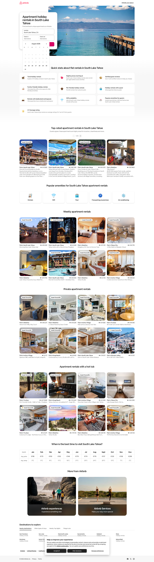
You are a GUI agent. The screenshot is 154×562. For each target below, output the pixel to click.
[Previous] (73, 135)
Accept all (57, 551)
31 (25, 69)
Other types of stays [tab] (40, 528)
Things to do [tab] (67, 528)
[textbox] (30, 39)
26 (32, 66)
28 (39, 66)
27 (36, 66)
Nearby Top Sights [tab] (54, 528)
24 (25, 66)
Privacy (34, 559)
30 (46, 66)
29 (43, 66)
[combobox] (38, 32)
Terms (40, 559)
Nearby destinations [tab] (25, 528)
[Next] (80, 135)
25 (29, 66)
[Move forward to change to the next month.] (46, 43)
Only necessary (77, 551)
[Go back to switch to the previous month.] (25, 43)
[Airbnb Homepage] (24, 3)
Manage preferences (97, 551)
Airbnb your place (128, 3)
